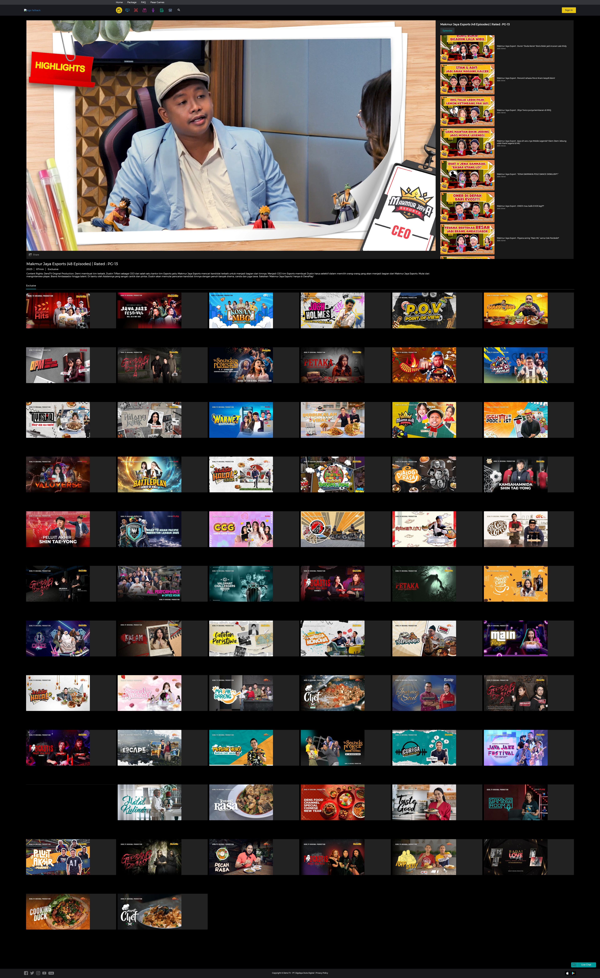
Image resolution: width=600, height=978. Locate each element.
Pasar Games (157, 2)
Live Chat (586, 964)
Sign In (569, 10)
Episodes (447, 30)
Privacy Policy (322, 973)
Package (131, 2)
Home (119, 2)
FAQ (143, 2)
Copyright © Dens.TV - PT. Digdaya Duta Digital (293, 973)
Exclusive (31, 285)
